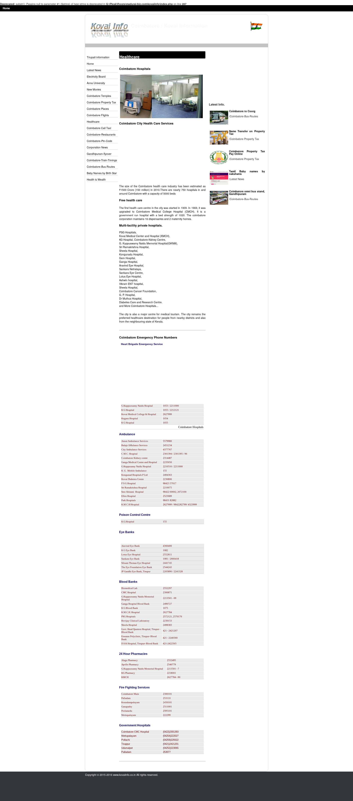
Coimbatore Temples (99, 96)
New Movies (94, 89)
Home (6, 8)
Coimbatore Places (98, 109)
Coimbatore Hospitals (190, 427)
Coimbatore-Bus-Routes (101, 166)
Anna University (96, 83)
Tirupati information (98, 57)
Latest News (94, 70)
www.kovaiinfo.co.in (124, 775)
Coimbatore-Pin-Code (99, 141)
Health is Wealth (96, 179)
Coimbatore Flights (98, 115)
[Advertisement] (101, 242)
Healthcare (93, 121)
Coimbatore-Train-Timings (102, 160)
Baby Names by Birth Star (102, 173)
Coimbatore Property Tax (101, 102)
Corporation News (97, 147)
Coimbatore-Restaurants (101, 134)
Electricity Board (96, 76)
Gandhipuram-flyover (99, 154)
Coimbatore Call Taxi (99, 128)
